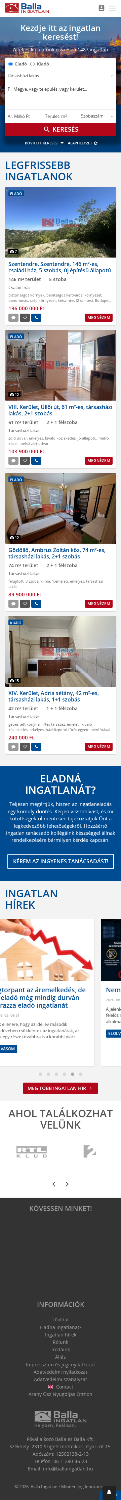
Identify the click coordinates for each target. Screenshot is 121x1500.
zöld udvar (17, 438)
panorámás (18, 300)
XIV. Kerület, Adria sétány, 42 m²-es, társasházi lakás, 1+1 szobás (53, 696)
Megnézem (98, 317)
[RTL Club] (31, 1152)
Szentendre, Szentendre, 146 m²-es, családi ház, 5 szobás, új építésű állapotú (59, 267)
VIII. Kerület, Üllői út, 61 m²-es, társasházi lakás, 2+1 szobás (60, 410)
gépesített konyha (24, 724)
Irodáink (60, 1349)
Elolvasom (27, 1033)
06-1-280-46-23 (70, 1461)
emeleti (73, 724)
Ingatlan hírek (31, 899)
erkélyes (36, 438)
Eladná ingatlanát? (60, 1327)
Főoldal (60, 1319)
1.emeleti (60, 581)
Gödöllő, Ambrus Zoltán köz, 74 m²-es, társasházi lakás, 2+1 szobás (57, 553)
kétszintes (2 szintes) (75, 300)
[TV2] (89, 1152)
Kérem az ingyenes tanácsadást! (60, 861)
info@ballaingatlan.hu (68, 1468)
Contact (64, 1386)
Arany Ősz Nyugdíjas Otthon (60, 1394)
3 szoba (32, 581)
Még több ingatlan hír (57, 1088)
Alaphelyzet (80, 142)
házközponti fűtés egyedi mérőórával (78, 729)
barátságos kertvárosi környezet (74, 295)
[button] (109, 1493)
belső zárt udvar (34, 443)
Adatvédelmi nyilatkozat (60, 1372)
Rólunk (60, 1342)
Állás (60, 1357)
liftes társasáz (53, 724)
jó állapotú (87, 438)
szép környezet (43, 300)
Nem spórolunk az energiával (58, 990)
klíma (45, 581)
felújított (16, 581)
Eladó (21, 64)
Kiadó (43, 64)
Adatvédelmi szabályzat (60, 1379)
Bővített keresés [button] (41, 142)
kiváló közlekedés (60, 438)
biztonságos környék (26, 295)
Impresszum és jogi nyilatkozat (60, 1364)
